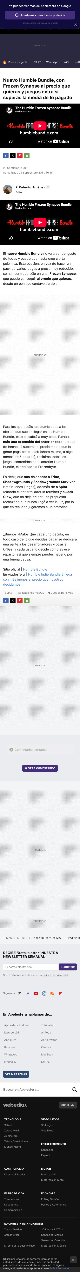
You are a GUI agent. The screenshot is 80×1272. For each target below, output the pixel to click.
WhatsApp (10, 1054)
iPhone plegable (17, 62)
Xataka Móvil (11, 1130)
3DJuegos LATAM (52, 1229)
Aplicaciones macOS (31, 592)
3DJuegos (47, 1125)
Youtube (36, 993)
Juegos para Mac (62, 592)
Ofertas (46, 1047)
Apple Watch (49, 1039)
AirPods (46, 1032)
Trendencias (11, 1199)
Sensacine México (52, 1234)
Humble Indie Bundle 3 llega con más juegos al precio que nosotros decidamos (37, 579)
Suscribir (68, 967)
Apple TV (10, 1039)
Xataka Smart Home (16, 1141)
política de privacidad (55, 975)
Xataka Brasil (11, 1234)
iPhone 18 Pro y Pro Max (47, 937)
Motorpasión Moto (52, 1179)
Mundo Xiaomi (12, 1146)
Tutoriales (47, 1025)
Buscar (74, 1089)
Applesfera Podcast (16, 1025)
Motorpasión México (53, 1245)
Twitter (13, 155)
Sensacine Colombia (53, 1240)
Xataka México (13, 1229)
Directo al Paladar (14, 1174)
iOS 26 (45, 1061)
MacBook (47, 1054)
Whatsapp (52, 62)
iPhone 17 (10, 1061)
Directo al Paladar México (19, 1245)
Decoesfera (11, 1204)
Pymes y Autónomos (53, 1204)
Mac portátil (11, 1032)
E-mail (27, 155)
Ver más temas (16, 1074)
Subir (65, 1105)
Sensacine (47, 1149)
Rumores (9, 1047)
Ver (42, 768)
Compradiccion (13, 1209)
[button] (32, 187)
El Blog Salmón (50, 1199)
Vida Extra (47, 1130)
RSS (52, 993)
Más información (60, 1268)
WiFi (66, 62)
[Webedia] (15, 1107)
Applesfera (10, 1135)
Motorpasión (49, 1174)
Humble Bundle (35, 569)
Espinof (45, 1155)
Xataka (8, 1125)
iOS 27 (37, 62)
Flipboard (20, 155)
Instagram (44, 993)
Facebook (6, 155)
